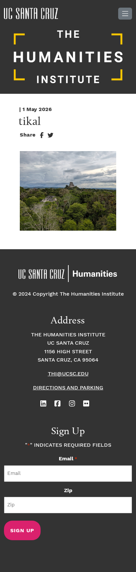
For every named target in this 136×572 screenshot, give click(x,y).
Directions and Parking (68, 387)
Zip (68, 490)
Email (68, 458)
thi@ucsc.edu (68, 374)
